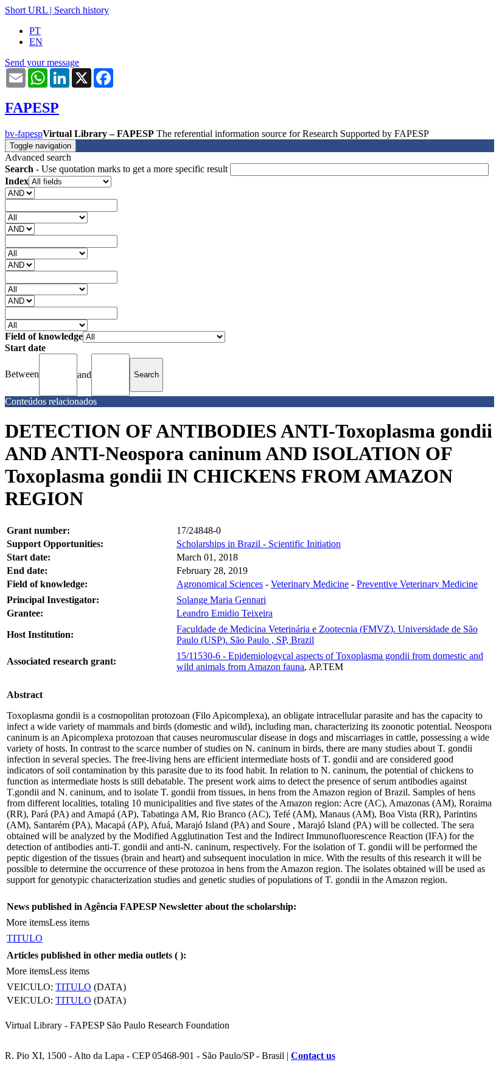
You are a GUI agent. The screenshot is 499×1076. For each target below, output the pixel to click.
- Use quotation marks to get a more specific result (117, 169)
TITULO (25, 938)
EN (36, 42)
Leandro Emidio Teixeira (224, 613)
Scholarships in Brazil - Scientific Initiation (258, 544)
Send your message (42, 62)
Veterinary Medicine (310, 584)
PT (35, 31)
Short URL (26, 10)
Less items (69, 922)
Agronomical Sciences (219, 584)
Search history (81, 10)
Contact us (313, 1055)
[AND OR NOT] (20, 192)
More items (27, 922)
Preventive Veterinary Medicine (417, 584)
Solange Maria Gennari (221, 600)
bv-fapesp (24, 133)
